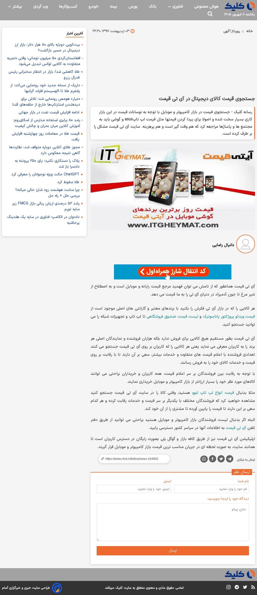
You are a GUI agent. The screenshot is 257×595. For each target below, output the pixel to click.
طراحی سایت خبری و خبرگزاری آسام (26, 587)
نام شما (243, 481)
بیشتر (16, 7)
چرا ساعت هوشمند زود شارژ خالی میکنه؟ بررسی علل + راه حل (47, 193)
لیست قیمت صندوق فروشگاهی (172, 317)
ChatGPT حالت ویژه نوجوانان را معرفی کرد (45, 174)
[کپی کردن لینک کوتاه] (132, 459)
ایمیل (167, 481)
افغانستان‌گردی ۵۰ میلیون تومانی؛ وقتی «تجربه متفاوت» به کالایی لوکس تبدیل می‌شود (43, 61)
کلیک (118, 587)
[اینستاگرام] (228, 588)
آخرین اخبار (75, 33)
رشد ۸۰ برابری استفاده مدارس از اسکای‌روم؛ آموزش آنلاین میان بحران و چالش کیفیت (46, 123)
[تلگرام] (229, 460)
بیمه (113, 7)
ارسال (173, 550)
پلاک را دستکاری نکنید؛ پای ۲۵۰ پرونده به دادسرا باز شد (47, 164)
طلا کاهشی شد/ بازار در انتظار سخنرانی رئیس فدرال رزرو (44, 75)
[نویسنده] (245, 245)
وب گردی (40, 7)
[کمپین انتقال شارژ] (173, 271)
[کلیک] (240, 6)
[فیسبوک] (212, 460)
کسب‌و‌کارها (68, 7)
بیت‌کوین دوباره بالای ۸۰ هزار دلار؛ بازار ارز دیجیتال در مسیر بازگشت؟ (47, 47)
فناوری (177, 7)
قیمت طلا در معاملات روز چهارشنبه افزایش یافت (45, 136)
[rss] (253, 588)
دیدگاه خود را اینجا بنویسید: (228, 498)
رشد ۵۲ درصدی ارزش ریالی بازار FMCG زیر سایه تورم (46, 206)
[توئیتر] (221, 460)
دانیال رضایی (223, 245)
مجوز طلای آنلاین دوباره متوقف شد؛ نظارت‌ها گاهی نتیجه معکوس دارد (44, 150)
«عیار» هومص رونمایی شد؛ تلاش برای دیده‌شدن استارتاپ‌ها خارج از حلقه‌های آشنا (46, 102)
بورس (133, 7)
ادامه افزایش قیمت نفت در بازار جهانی (49, 112)
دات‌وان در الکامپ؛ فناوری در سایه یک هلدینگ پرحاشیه (43, 220)
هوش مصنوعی (206, 7)
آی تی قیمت (236, 428)
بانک (152, 7)
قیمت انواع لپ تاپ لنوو (213, 393)
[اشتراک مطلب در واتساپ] (204, 459)
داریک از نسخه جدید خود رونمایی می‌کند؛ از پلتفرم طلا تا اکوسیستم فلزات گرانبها (45, 88)
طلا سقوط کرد (68, 182)
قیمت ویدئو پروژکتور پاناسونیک (229, 317)
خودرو (94, 7)
